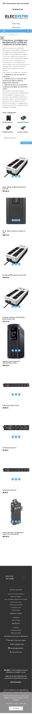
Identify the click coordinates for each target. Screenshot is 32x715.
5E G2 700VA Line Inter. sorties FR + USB (14, 232)
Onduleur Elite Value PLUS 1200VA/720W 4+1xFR (11, 362)
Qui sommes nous (16, 602)
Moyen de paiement (16, 605)
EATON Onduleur (7, 122)
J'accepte (16, 708)
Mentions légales (16, 596)
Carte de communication (23, 132)
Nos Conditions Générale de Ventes (16, 599)
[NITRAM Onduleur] (8, 130)
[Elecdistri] (16, 17)
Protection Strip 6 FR (9, 490)
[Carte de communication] (23, 130)
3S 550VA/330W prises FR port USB (14, 275)
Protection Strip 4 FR (9, 448)
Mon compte (16, 620)
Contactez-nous (16, 607)
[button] (12, 176)
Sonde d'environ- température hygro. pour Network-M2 (12, 533)
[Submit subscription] (24, 577)
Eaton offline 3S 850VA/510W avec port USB (14, 188)
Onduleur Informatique (23, 122)
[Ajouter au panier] (16, 176)
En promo (16, 627)
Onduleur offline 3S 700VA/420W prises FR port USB (13, 318)
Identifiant (16, 617)
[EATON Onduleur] (8, 120)
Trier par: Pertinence (10, 138)
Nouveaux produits (16, 630)
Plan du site (16, 610)
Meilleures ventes (16, 633)
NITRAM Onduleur (7, 132)
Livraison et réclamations (16, 594)
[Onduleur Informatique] (23, 120)
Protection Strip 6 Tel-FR (10, 405)
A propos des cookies (16, 703)
